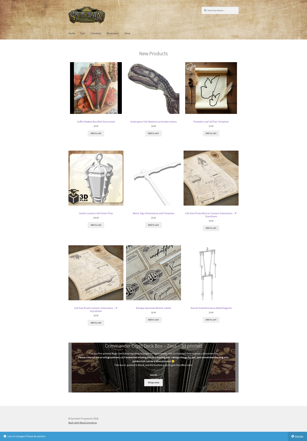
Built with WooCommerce (82, 422)
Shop (127, 33)
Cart (82, 33)
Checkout (96, 33)
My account (113, 33)
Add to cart (96, 133)
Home (71, 33)
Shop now (153, 382)
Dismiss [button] (299, 436)
